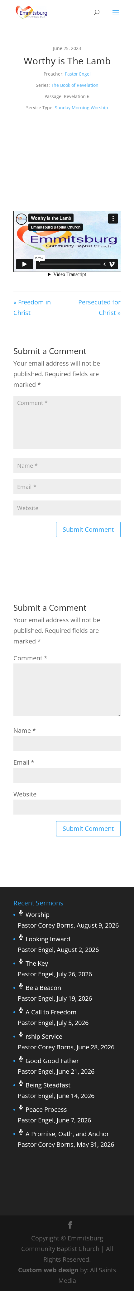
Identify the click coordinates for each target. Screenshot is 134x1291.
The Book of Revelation (74, 85)
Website (24, 794)
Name (24, 730)
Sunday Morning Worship (81, 108)
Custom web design (48, 1270)
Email (23, 762)
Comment (30, 658)
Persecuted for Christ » (99, 307)
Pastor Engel (78, 74)
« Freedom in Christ (32, 307)
